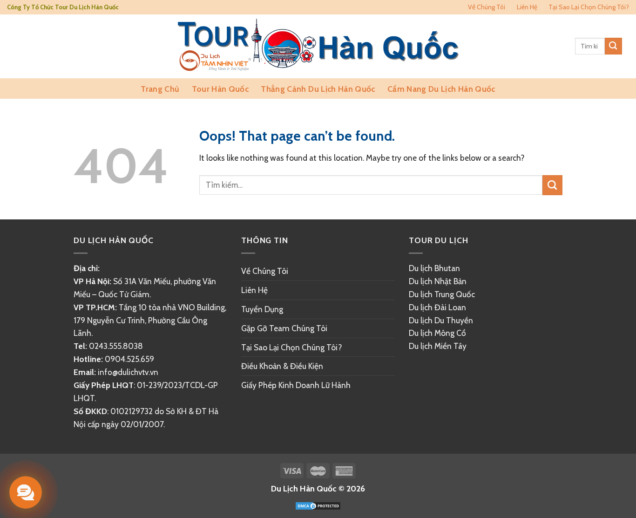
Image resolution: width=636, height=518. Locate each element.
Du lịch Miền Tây (438, 346)
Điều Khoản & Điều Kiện (282, 366)
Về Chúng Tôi (486, 7)
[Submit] (613, 46)
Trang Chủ (160, 89)
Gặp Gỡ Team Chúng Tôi (284, 328)
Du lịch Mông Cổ (437, 333)
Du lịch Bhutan (434, 268)
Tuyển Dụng (262, 309)
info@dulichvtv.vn (128, 372)
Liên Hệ (527, 7)
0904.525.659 (129, 359)
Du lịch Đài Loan (437, 307)
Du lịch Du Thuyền (441, 320)
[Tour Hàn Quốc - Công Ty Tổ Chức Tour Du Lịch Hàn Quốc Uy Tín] (318, 46)
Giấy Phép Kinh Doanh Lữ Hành (296, 385)
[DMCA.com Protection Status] (318, 505)
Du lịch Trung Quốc (442, 294)
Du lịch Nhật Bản (438, 281)
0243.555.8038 (116, 346)
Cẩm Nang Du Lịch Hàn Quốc (441, 89)
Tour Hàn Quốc (220, 89)
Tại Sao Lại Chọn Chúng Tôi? (588, 7)
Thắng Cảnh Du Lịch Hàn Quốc (318, 89)
